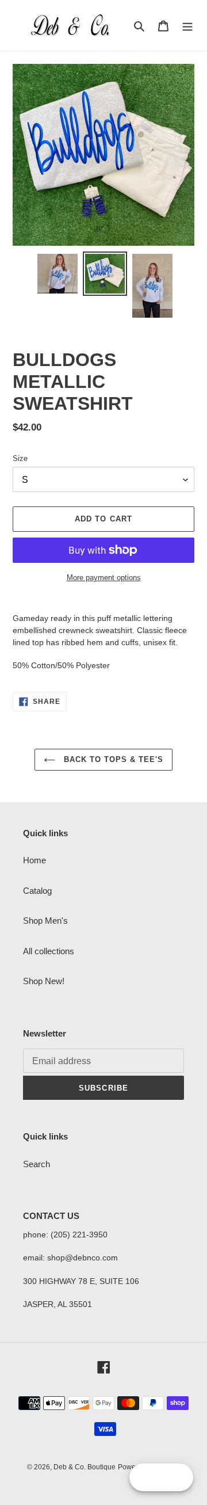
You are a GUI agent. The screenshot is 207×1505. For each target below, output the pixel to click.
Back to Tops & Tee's (112, 759)
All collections (48, 951)
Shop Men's (45, 920)
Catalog (37, 891)
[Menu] (187, 25)
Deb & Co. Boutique (84, 1467)
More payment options (104, 577)
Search (36, 1164)
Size (20, 458)
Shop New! (43, 981)
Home (34, 860)
